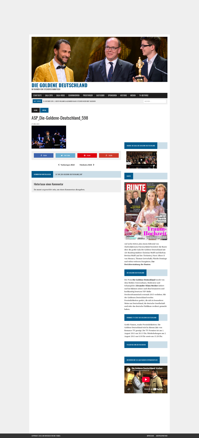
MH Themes (57, 436)
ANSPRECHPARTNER (161, 436)
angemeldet (47, 189)
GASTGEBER (100, 95)
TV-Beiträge (143, 95)
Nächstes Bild (86, 165)
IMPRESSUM (150, 436)
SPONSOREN (112, 95)
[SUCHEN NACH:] (154, 101)
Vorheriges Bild (68, 165)
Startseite (37, 95)
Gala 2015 (49, 95)
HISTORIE (123, 95)
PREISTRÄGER (88, 95)
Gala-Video (60, 95)
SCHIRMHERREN (73, 95)
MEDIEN (133, 95)
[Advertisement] (99, 17)
